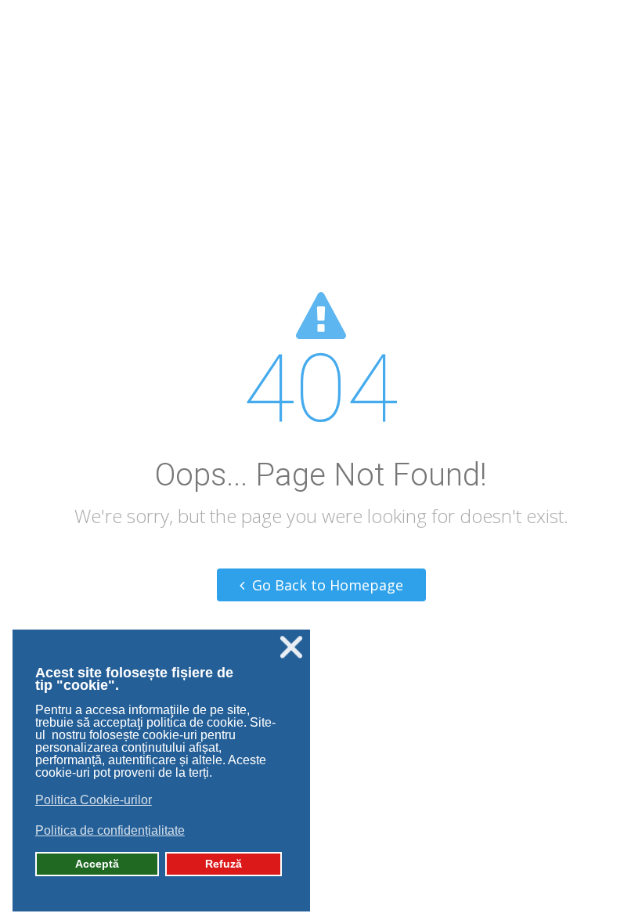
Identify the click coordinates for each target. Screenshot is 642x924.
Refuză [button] (223, 863)
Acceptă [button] (97, 863)
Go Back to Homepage (325, 585)
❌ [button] (291, 647)
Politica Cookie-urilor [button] (93, 800)
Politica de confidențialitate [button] (110, 830)
